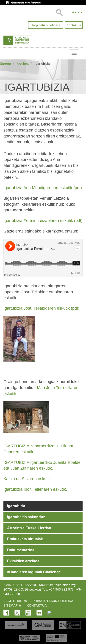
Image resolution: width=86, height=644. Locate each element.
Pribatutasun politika (53, 601)
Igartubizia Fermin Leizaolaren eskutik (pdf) (43, 220)
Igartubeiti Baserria (6, 53)
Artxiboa (23, 63)
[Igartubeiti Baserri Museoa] (27, 40)
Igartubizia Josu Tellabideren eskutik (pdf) (41, 308)
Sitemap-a (12, 605)
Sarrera (5, 63)
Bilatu (59, 12)
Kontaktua (37, 605)
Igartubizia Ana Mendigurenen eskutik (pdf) (42, 187)
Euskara (73, 12)
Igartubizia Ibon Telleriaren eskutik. (35, 489)
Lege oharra (15, 601)
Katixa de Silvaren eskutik (27, 478)
